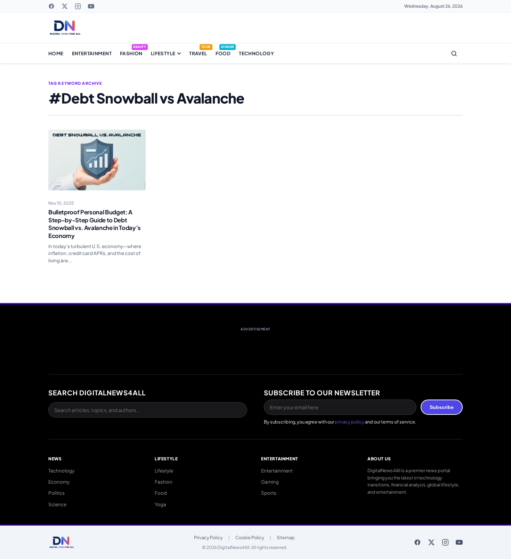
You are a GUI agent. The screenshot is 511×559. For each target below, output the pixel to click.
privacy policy (349, 422)
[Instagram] (78, 6)
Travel (198, 53)
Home (56, 53)
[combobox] (147, 410)
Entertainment (92, 53)
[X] (65, 6)
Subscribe (442, 407)
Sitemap (286, 537)
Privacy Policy (208, 537)
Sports (268, 493)
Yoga (160, 504)
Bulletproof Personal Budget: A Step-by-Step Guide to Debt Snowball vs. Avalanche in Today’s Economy (94, 223)
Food (223, 53)
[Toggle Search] (454, 53)
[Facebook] (51, 6)
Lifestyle (163, 53)
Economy (59, 482)
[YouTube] (91, 6)
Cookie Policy (249, 537)
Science (57, 504)
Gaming (270, 482)
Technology (256, 53)
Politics (56, 493)
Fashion (131, 53)
